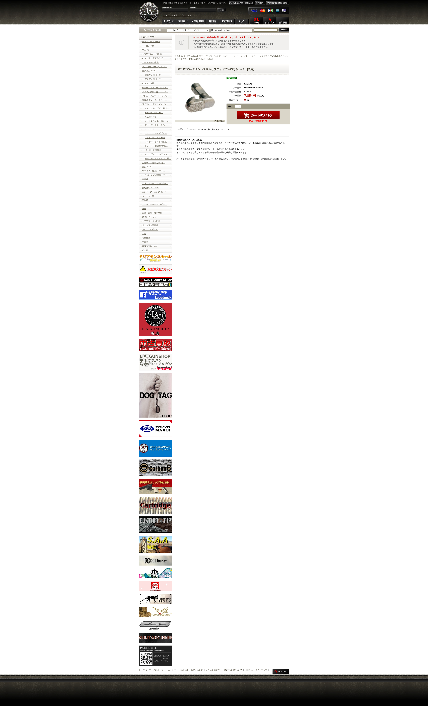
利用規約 (249, 670)
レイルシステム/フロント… (157, 121)
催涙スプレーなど (150, 246)
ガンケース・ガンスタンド (154, 192)
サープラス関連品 (150, 225)
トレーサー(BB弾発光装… (156, 146)
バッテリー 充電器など (152, 58)
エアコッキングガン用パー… (158, 108)
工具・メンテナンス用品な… (155, 183)
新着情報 (184, 670)
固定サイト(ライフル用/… (153, 163)
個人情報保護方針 (213, 670)
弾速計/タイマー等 (150, 188)
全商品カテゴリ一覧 (151, 41)
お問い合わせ (197, 670)
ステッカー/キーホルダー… (154, 204)
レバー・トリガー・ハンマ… (155, 87)
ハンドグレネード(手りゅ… (154, 66)
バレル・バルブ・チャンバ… (155, 96)
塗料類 (145, 200)
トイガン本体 (148, 46)
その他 (145, 250)
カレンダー (173, 670)
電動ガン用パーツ (153, 75)
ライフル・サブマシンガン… (155, 104)
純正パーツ (147, 167)
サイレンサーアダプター (156, 133)
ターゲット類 (148, 196)
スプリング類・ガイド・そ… (155, 92)
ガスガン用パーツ (153, 79)
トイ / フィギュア (150, 229)
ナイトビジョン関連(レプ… (154, 175)
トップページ (145, 670)
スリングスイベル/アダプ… (157, 154)
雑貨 (144, 208)
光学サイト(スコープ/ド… (153, 171)
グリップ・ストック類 (155, 125)
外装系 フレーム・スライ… (154, 100)
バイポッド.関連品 (153, 150)
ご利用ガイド (159, 670)
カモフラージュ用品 (151, 221)
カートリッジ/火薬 (150, 62)
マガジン (146, 50)
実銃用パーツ (151, 117)
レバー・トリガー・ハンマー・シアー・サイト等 (245, 56)
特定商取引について (233, 670)
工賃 (144, 233)
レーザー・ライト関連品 (156, 142)
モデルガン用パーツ (154, 112)
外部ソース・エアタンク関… (158, 158)
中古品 (145, 242)
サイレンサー (151, 129)
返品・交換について (258, 121)
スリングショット (150, 217)
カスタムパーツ (149, 71)
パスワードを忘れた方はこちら (177, 15)
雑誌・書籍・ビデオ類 (152, 213)
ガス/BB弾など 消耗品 (152, 54)
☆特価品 (146, 238)
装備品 (145, 179)
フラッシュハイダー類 (155, 137)
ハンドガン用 (148, 83)
